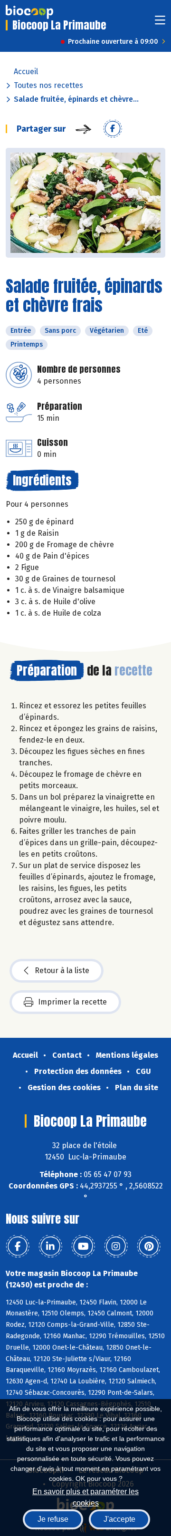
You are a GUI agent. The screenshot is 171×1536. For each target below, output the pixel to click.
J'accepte (119, 1519)
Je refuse (53, 1519)
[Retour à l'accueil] (29, 12)
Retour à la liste (62, 970)
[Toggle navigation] (160, 23)
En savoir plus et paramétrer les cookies (85, 1496)
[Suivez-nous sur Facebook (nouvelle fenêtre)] (17, 1246)
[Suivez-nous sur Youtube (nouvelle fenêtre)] (83, 1246)
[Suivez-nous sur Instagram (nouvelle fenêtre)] (116, 1246)
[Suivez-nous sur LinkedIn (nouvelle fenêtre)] (50, 1246)
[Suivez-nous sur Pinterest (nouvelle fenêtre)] (149, 1246)
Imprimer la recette (72, 1001)
